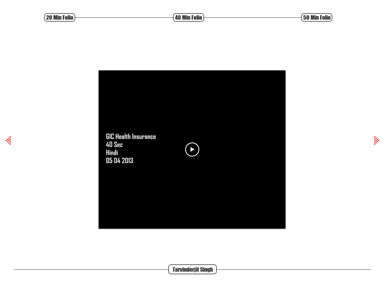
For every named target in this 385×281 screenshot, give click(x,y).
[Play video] (192, 149)
